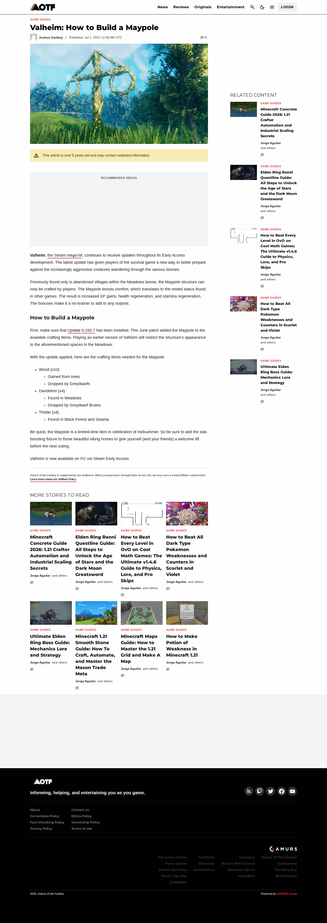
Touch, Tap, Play (174, 876)
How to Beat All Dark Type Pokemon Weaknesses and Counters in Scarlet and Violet (186, 555)
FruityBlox (246, 876)
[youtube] (292, 791)
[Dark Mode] (262, 7)
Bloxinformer (286, 876)
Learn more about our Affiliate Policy (53, 479)
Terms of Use (81, 829)
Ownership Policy (85, 822)
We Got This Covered (238, 864)
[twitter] (270, 791)
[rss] (248, 791)
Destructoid (287, 864)
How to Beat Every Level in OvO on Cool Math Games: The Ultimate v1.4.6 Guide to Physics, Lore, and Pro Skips (278, 251)
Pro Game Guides (172, 857)
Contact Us (80, 810)
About (35, 810)
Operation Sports (241, 870)
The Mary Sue (286, 870)
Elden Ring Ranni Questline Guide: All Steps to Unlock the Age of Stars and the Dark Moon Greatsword (95, 555)
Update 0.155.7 (81, 330)
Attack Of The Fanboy (279, 857)
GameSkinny (204, 870)
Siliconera (206, 864)
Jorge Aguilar (40, 575)
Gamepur (247, 857)
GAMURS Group (287, 893)
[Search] (252, 7)
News (162, 7)
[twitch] (259, 791)
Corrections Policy (44, 816)
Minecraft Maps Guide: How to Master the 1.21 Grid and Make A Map (140, 649)
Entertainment (230, 7)
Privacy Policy (41, 829)
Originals (203, 7)
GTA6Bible (178, 882)
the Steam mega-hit (64, 255)
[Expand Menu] (272, 7)
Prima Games (176, 864)
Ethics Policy (81, 816)
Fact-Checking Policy (47, 822)
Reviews (181, 7)
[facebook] (281, 791)
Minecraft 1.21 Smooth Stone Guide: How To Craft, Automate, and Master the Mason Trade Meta (95, 655)
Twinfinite (206, 857)
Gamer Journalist (173, 870)
